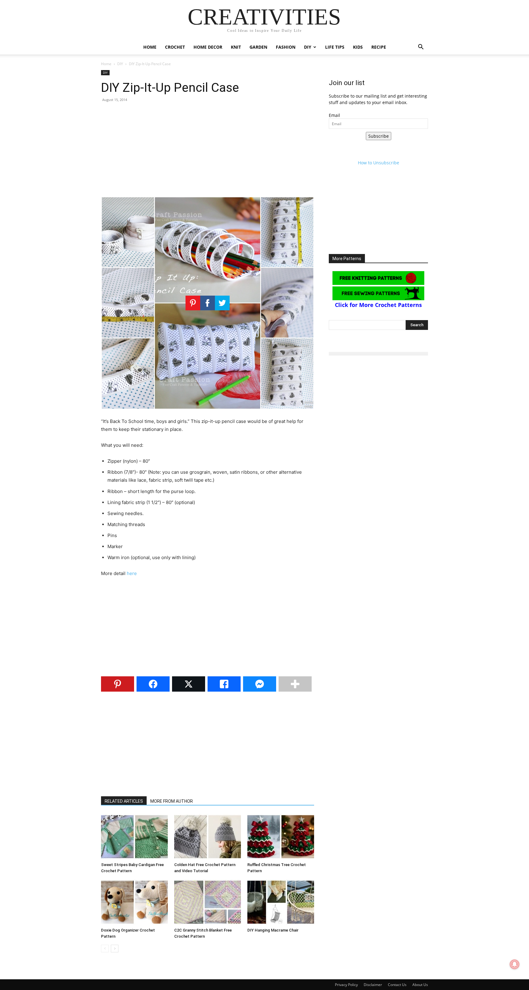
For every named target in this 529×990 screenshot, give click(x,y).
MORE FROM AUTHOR (171, 801)
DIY (307, 47)
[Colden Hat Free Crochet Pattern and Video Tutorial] (207, 837)
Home (149, 47)
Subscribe (378, 136)
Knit (236, 47)
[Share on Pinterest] (117, 684)
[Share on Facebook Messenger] (259, 684)
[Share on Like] (224, 684)
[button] (420, 47)
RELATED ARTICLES (124, 801)
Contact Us (397, 984)
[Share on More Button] (295, 684)
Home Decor (207, 47)
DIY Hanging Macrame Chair (272, 930)
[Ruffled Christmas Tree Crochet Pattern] (280, 837)
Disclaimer (373, 984)
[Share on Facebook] (153, 684)
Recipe (378, 47)
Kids (358, 47)
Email (334, 115)
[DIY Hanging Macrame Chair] (280, 902)
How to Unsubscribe (378, 163)
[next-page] (114, 948)
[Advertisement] (207, 152)
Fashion (285, 47)
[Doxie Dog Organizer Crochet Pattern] (134, 902)
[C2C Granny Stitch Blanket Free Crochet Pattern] (207, 902)
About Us (420, 984)
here (132, 573)
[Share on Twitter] (188, 684)
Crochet (175, 47)
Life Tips (334, 47)
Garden (258, 47)
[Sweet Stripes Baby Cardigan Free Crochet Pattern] (134, 837)
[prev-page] (105, 948)
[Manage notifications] (515, 964)
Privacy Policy (346, 984)
